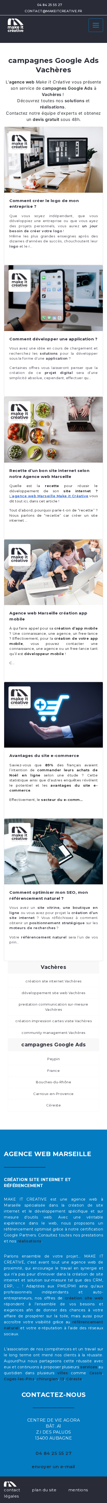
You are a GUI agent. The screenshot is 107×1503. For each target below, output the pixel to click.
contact (12, 1489)
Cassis (95, 1373)
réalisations (29, 1241)
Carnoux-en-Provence (53, 1094)
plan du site (44, 1489)
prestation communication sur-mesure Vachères (53, 1007)
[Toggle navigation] (96, 25)
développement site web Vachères (53, 993)
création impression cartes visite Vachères (53, 1021)
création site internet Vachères (53, 981)
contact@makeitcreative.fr (53, 11)
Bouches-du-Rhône (53, 1082)
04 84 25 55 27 (49, 5)
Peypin (53, 1059)
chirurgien (47, 1379)
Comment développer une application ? (53, 338)
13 (62, 1379)
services (88, 1367)
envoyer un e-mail (53, 1466)
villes (62, 1373)
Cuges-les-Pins (19, 1379)
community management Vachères (53, 1033)
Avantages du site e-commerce (44, 755)
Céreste (53, 1105)
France (53, 1070)
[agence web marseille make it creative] (10, 1483)
